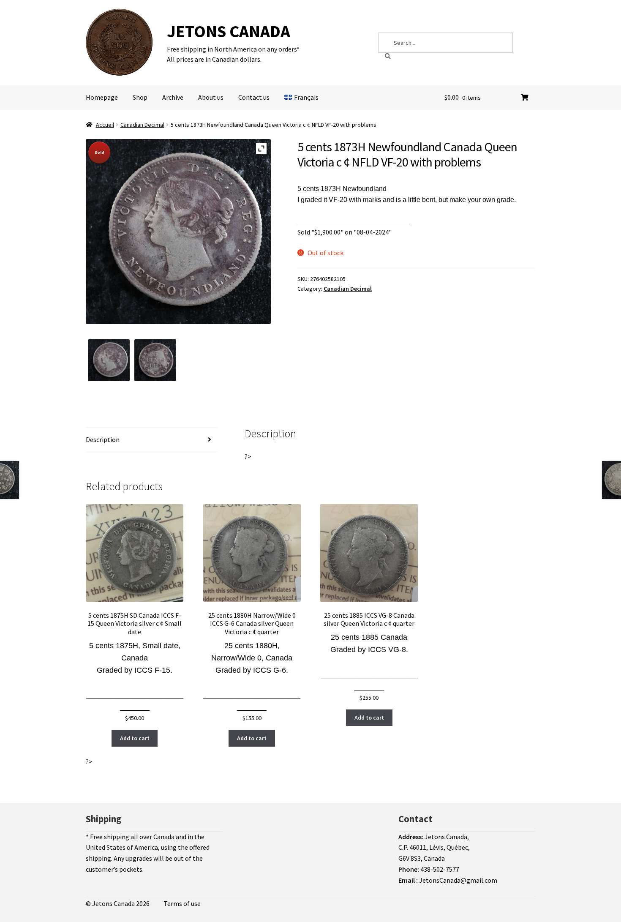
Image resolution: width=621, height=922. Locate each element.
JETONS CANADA (228, 31)
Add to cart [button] (135, 738)
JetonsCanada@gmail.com (458, 880)
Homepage (102, 97)
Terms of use (182, 903)
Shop (140, 97)
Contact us (254, 97)
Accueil (105, 124)
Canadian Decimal (142, 124)
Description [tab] (103, 439)
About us (210, 97)
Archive (172, 97)
